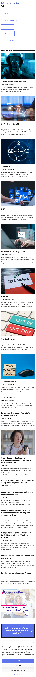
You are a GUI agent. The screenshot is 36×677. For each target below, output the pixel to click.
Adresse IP (5, 167)
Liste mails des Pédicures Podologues (17, 555)
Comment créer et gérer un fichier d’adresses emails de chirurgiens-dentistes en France (15, 512)
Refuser (18, 665)
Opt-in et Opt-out (8, 339)
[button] (33, 643)
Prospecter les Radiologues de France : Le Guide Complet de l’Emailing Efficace (18, 535)
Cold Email (5, 296)
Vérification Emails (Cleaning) (14, 252)
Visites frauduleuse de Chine (13, 81)
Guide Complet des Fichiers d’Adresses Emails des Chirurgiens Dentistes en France (16, 460)
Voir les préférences (18, 670)
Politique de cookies (17, 674)
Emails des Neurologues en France (16, 573)
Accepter (18, 661)
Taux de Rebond (8, 397)
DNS (3, 209)
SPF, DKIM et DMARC (10, 124)
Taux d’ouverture (8, 382)
